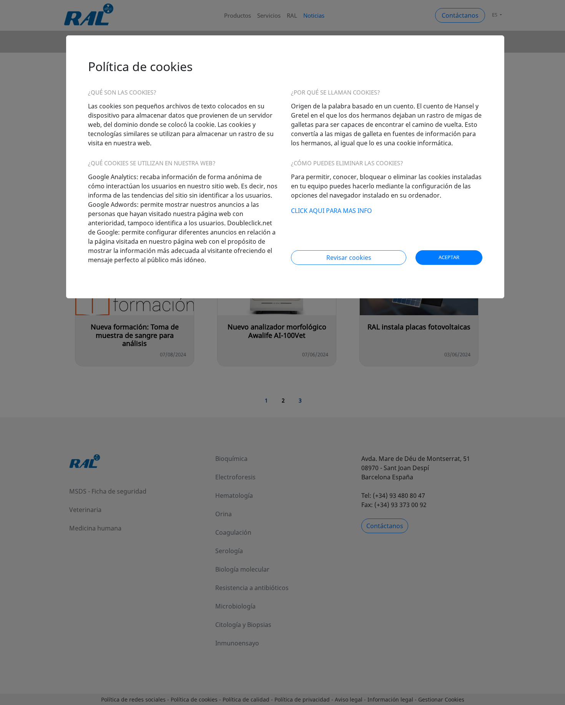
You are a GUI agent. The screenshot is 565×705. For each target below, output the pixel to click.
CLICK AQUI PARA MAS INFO (331, 210)
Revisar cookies (348, 257)
